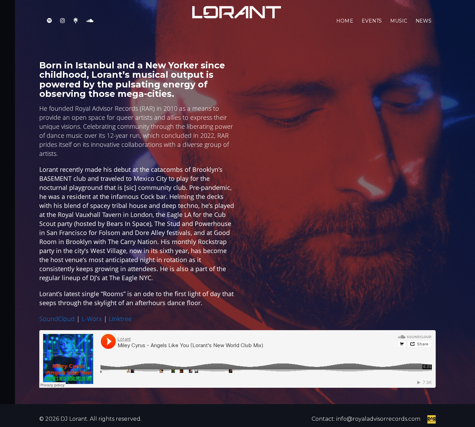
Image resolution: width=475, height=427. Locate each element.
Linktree (120, 319)
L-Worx (92, 319)
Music (398, 21)
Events (372, 21)
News (424, 21)
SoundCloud (57, 319)
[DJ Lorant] (236, 11)
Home (344, 21)
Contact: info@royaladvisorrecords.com (366, 419)
